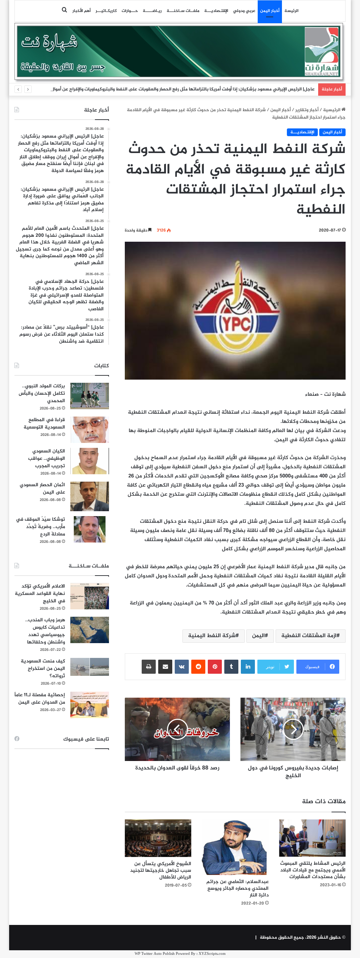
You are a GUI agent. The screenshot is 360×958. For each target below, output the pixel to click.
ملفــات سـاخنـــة (183, 10)
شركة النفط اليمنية (212, 636)
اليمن (258, 636)
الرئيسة (291, 10)
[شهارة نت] (180, 53)
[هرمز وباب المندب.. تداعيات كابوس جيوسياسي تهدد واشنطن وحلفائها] (89, 630)
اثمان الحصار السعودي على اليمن (42, 488)
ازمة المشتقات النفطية (308, 636)
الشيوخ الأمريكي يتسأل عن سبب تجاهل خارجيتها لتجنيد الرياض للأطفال (160, 870)
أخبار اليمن (269, 10)
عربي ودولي (244, 10)
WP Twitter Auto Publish (155, 954)
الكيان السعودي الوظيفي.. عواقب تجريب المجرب (46, 458)
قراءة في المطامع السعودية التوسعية (44, 423)
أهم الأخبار (81, 10)
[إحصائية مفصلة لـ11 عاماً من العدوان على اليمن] (89, 705)
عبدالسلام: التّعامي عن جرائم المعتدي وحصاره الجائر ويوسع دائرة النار (237, 888)
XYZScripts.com (212, 954)
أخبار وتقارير (307, 110)
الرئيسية (332, 110)
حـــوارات (130, 10)
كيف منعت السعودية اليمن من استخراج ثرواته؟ (43, 668)
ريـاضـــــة (152, 10)
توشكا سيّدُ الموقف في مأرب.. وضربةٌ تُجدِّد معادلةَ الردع (40, 526)
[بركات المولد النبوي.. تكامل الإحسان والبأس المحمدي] (89, 396)
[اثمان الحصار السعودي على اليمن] (89, 496)
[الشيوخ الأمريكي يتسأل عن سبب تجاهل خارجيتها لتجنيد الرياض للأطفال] (158, 838)
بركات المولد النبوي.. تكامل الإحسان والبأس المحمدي (42, 393)
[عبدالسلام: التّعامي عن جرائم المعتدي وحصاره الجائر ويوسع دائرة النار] (235, 847)
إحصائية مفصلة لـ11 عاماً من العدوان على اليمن (39, 698)
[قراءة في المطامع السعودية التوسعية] (89, 430)
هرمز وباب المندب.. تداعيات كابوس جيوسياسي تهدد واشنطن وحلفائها (45, 631)
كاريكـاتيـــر (106, 10)
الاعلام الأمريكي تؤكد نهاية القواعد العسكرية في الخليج (40, 593)
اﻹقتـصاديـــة (216, 10)
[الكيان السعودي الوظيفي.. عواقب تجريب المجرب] (89, 461)
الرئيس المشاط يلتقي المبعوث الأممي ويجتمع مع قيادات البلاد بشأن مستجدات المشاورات (313, 870)
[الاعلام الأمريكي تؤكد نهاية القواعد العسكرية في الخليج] (89, 596)
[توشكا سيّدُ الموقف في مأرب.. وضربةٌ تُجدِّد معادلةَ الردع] (89, 529)
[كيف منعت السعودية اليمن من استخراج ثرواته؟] (89, 667)
